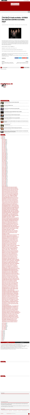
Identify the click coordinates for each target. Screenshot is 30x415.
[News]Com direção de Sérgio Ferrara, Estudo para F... (10, 284)
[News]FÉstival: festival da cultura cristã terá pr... (9, 244)
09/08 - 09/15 (4, 156)
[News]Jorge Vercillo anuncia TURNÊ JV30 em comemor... (10, 299)
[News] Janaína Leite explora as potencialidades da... (10, 283)
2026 (2, 136)
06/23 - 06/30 (4, 168)
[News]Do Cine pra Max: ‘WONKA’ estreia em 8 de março (10, 317)
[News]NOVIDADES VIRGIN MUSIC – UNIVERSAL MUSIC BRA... (10, 212)
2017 (2, 337)
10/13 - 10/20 (4, 151)
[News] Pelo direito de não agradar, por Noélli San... (9, 280)
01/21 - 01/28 (4, 327)
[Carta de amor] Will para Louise (8, 105)
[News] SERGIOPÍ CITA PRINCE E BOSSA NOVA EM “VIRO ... (10, 262)
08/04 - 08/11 (4, 161)
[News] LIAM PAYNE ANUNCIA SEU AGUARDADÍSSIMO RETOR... (10, 207)
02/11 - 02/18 (4, 324)
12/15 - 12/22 (4, 141)
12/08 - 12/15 (4, 142)
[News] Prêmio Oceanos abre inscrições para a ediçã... (10, 282)
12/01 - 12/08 (4, 143)
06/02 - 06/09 (4, 171)
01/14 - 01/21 (4, 328)
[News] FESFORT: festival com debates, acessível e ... (10, 321)
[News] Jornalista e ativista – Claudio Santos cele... (9, 249)
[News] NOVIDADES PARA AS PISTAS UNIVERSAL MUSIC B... (10, 209)
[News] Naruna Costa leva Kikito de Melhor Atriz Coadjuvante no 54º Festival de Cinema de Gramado (16, 121)
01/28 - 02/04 (4, 326)
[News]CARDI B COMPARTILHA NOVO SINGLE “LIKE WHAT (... (10, 208)
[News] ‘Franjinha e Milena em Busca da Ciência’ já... (9, 196)
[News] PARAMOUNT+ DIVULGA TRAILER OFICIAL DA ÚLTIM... (10, 270)
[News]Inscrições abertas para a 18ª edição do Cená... (10, 310)
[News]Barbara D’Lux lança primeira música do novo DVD (10, 234)
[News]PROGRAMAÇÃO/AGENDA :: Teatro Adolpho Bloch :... (10, 305)
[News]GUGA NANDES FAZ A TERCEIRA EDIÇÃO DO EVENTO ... (10, 301)
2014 (2, 340)
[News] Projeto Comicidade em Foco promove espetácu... (10, 296)
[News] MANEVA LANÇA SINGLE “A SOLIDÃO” (8, 229)
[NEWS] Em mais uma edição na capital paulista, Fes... (10, 252)
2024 (2, 138)
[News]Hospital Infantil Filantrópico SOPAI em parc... (10, 225)
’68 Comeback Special (24, 410)
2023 (2, 330)
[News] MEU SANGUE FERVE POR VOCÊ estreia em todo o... (10, 197)
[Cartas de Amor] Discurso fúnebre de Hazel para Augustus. (12, 114)
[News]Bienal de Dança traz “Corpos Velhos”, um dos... (10, 287)
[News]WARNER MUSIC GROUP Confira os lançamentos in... (10, 206)
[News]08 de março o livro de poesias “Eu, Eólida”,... (9, 246)
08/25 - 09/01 (4, 158)
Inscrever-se (22, 342)
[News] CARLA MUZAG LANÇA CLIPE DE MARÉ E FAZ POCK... (10, 214)
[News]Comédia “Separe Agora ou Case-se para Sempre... (10, 313)
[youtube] (26, 0)
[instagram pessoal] (28, 0)
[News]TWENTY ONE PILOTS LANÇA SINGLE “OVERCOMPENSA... (11, 260)
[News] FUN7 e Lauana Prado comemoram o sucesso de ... (10, 217)
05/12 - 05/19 (4, 174)
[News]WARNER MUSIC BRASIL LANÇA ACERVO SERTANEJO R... (10, 211)
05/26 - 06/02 (4, 172)
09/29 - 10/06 (4, 153)
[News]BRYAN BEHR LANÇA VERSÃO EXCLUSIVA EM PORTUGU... (11, 279)
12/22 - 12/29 (4, 140)
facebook (28, 67)
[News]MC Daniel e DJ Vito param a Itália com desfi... (10, 314)
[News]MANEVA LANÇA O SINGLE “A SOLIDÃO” (8, 216)
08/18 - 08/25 (4, 159)
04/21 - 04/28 (4, 177)
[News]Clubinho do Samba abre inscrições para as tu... (10, 198)
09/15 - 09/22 (4, 155)
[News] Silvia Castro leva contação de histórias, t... (9, 243)
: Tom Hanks (19, 410)
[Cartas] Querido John (7, 124)
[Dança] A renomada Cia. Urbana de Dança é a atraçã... (10, 228)
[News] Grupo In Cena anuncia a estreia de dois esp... (10, 199)
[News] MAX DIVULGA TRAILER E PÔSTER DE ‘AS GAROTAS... (10, 316)
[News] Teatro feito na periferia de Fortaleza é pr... (9, 281)
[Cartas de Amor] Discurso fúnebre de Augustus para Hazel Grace (13, 127)
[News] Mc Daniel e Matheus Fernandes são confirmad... (10, 227)
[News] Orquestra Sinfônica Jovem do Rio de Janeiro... (10, 191)
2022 (2, 331)
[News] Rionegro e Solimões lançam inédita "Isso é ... (10, 258)
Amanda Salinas (13, 413)
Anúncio (8, 342)
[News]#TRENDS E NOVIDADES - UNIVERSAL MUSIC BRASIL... (10, 215)
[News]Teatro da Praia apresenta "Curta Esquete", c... (10, 265)
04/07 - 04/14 (4, 179)
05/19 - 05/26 (4, 173)
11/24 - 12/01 (4, 144)
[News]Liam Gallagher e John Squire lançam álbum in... (10, 213)
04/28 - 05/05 (4, 176)
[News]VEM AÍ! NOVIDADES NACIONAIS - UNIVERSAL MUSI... (10, 293)
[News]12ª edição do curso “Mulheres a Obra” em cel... (10, 240)
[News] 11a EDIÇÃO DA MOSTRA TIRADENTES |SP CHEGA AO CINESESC (13, 111)
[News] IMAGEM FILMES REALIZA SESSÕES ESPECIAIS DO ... (10, 269)
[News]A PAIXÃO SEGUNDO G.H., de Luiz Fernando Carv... (10, 241)
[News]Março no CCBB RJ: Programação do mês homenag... (11, 245)
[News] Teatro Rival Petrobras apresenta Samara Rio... (10, 193)
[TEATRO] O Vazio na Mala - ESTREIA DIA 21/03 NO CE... (10, 248)
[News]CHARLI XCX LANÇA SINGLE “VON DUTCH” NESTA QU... (10, 259)
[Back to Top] (28, 413)
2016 (2, 338)
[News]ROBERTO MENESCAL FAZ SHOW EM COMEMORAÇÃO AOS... (11, 312)
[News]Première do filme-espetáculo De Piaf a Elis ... (10, 264)
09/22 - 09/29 (4, 154)
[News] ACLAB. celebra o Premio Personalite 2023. (9, 235)
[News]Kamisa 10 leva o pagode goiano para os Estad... (10, 315)
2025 (2, 137)
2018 (2, 336)
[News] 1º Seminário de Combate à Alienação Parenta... (10, 200)
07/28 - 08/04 (4, 162)
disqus (25, 67)
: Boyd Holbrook (15, 410)
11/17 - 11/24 (3, 145)
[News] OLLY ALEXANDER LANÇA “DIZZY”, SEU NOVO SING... (10, 224)
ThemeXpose (5, 413)
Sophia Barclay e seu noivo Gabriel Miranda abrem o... (10, 320)
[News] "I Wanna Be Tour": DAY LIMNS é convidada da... (10, 300)
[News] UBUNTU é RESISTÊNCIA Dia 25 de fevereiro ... (9, 319)
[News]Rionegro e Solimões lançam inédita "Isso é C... (10, 223)
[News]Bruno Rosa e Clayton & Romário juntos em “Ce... (10, 267)
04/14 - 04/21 (4, 178)
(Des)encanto (10, 410)
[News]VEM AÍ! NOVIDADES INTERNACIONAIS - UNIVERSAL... (10, 294)
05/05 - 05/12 (4, 175)
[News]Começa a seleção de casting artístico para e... (10, 295)
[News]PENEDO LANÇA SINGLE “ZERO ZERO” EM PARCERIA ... (10, 210)
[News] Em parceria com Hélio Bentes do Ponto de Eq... (10, 298)
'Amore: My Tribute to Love (4, 410)
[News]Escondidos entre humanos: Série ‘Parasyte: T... (10, 231)
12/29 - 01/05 (4, 139)
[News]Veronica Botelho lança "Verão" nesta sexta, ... (10, 230)
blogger (22, 67)
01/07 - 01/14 (4, 329)
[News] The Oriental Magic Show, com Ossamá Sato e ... (10, 266)
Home (2, 15)
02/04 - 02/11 (4, 325)
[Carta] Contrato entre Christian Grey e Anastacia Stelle (11, 108)
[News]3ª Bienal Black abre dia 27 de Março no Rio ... (9, 242)
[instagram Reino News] (27, 0)
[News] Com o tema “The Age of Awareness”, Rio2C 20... (10, 261)
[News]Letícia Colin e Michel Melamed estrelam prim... (10, 276)
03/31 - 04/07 (4, 180)
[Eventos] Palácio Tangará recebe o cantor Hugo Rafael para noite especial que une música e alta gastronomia (14, 404)
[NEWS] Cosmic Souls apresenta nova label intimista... (10, 247)
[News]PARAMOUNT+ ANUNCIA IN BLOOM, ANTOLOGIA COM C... (11, 268)
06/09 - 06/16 (4, 170)
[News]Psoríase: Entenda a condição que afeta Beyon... (10, 251)
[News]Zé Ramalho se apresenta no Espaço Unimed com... (10, 278)
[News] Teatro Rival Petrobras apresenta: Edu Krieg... (10, 192)
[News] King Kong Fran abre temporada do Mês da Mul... (10, 189)
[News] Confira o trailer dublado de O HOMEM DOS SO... (10, 194)
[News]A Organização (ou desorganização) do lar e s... (10, 286)
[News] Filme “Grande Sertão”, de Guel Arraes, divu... (10, 275)
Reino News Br (7, 84)
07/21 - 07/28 (4, 163)
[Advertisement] (5, 94)
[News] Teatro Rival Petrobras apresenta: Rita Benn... (10, 188)
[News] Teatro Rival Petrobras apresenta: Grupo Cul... (10, 190)
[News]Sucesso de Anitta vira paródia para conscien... (10, 297)
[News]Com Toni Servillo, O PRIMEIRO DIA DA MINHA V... (10, 195)
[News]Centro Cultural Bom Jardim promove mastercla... (10, 311)
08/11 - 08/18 (4, 160)
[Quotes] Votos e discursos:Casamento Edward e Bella (11, 102)
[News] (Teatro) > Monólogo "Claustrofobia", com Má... (10, 277)
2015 (2, 339)
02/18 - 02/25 (4, 323)
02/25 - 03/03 (4, 186)
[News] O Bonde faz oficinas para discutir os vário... (9, 232)
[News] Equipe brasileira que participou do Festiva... (10, 318)
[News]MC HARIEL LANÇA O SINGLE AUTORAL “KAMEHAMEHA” (10, 263)
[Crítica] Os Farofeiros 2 (5, 304)
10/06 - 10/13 (4, 152)
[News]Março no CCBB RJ (5, 233)
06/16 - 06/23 (4, 169)
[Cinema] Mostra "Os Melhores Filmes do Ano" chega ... (10, 285)
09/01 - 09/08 (4, 157)
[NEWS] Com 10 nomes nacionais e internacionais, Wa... (10, 250)
